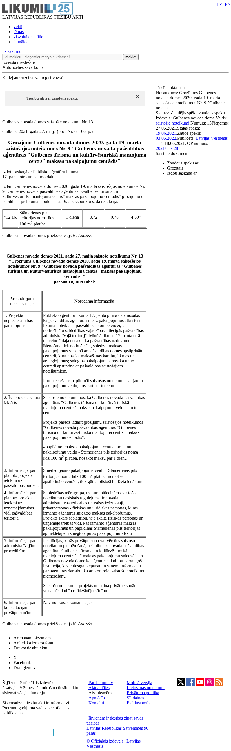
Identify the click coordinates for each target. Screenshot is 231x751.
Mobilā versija (139, 682)
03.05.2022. (166, 138)
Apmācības (98, 697)
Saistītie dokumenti (173, 153)
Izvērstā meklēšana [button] (19, 62)
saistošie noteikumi (172, 123)
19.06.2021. (166, 133)
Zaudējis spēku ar (182, 163)
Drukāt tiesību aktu (30, 648)
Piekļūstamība (139, 702)
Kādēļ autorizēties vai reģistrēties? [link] (32, 77)
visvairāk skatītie (28, 36)
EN (228, 4)
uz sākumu (11, 51)
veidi (18, 26)
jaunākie (21, 41)
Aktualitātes (99, 687)
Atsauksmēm (100, 692)
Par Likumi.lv (100, 682)
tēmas (19, 31)
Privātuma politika (143, 692)
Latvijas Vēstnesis (212, 138)
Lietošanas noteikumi (146, 687)
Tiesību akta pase (171, 87)
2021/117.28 (167, 148)
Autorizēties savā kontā (23, 67)
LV (220, 4)
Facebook (22, 662)
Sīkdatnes (135, 697)
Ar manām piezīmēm (32, 637)
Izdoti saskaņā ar (182, 173)
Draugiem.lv (25, 667)
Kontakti (96, 702)
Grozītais (175, 168)
